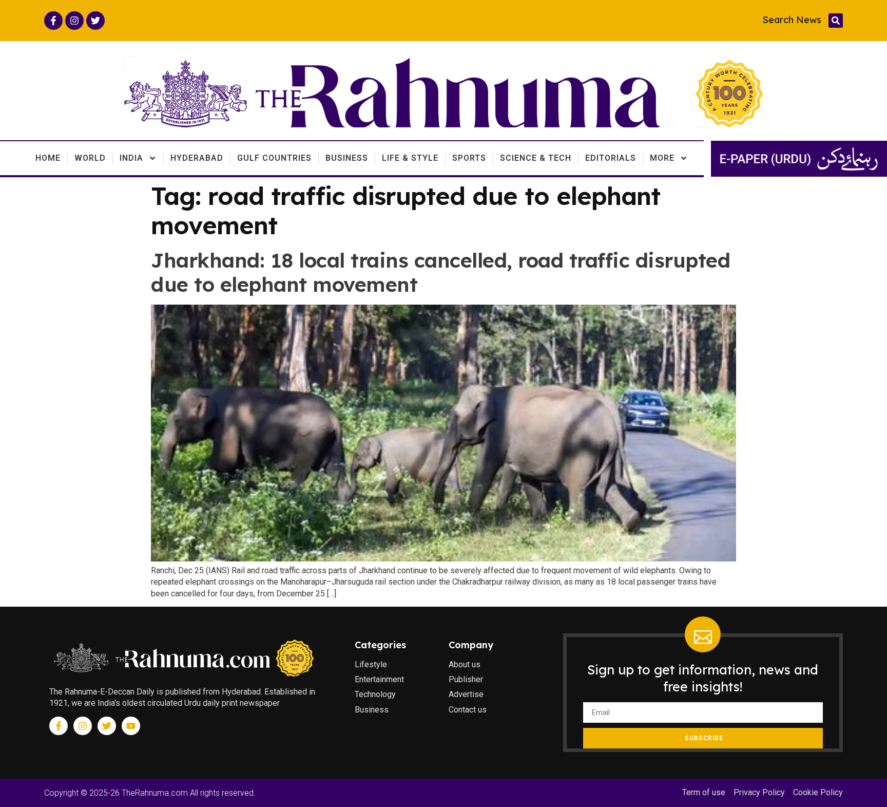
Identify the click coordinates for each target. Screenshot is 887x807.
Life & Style (410, 158)
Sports (469, 158)
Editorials (610, 158)
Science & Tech (535, 158)
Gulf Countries (274, 158)
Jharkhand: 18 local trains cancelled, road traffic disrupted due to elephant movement (440, 272)
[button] (835, 20)
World (90, 158)
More (662, 158)
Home (48, 158)
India (131, 158)
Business (346, 158)
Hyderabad (196, 158)
